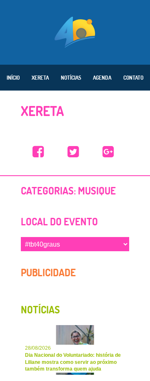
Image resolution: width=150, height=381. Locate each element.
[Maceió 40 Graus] (75, 31)
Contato (133, 77)
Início (13, 77)
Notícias (71, 77)
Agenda (102, 77)
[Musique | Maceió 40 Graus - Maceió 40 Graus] (38, 152)
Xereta (40, 77)
